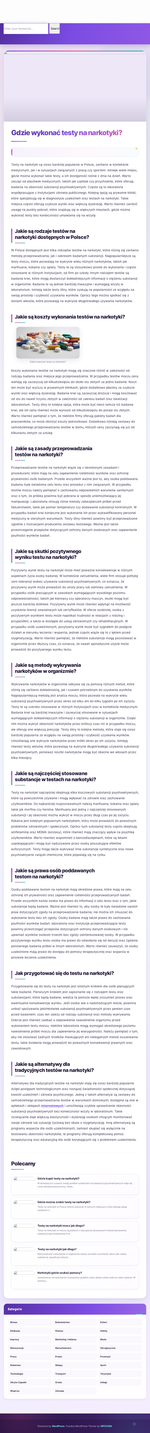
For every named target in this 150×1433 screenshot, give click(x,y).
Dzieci (103, 1322)
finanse (59, 1330)
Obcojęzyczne (107, 1348)
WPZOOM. (106, 1426)
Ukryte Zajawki (18, 1382)
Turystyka (105, 1373)
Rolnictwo (15, 1365)
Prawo (58, 1356)
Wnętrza (14, 1391)
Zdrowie (59, 1391)
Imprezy (14, 1339)
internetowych (52, 1106)
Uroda (58, 1382)
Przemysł (105, 1356)
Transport (60, 1373)
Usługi (103, 1382)
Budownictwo (62, 1322)
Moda (103, 1339)
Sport (103, 1365)
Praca (13, 1356)
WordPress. (58, 1426)
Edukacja (15, 1330)
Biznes (13, 1322)
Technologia (16, 1373)
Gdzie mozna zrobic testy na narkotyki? (64, 1202)
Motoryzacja (17, 1348)
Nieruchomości (63, 1348)
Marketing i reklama (65, 1339)
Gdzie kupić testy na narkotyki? (58, 1178)
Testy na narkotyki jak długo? (57, 1249)
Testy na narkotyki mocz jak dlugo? (61, 1225)
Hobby (103, 1330)
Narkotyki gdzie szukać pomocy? (60, 1272)
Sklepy (59, 1365)
